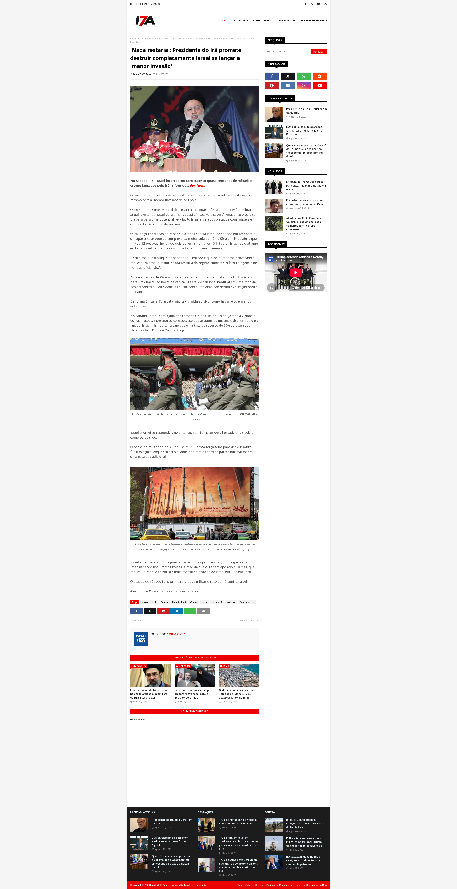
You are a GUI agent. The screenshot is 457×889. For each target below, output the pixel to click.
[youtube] (318, 4)
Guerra (193, 602)
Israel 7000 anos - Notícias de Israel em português (178, 885)
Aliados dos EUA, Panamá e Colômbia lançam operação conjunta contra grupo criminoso (304, 224)
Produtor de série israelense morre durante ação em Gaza (305, 202)
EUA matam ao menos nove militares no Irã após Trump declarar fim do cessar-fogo (304, 842)
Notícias (231, 602)
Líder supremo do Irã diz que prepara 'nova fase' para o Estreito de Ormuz (193, 694)
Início (133, 3)
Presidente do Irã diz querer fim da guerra (306, 111)
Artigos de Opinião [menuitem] (313, 20)
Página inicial (136, 38)
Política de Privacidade (279, 885)
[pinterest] (272, 85)
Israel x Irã (217, 602)
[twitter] (325, 4)
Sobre (143, 3)
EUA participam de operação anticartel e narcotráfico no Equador (304, 130)
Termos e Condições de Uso (311, 885)
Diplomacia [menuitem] (284, 20)
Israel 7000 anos (142, 74)
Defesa (164, 602)
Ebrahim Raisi (179, 602)
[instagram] (311, 4)
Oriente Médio (152, 38)
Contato (155, 3)
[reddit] (320, 76)
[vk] (288, 85)
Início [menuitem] (224, 20)
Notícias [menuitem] (239, 20)
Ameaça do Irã (148, 602)
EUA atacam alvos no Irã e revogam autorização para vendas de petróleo (303, 860)
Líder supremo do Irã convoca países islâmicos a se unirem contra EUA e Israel (149, 694)
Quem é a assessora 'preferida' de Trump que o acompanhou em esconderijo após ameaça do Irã (306, 151)
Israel (204, 602)
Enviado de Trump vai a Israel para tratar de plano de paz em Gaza (306, 185)
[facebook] (305, 4)
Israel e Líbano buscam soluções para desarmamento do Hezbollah (305, 823)
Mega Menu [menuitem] (261, 20)
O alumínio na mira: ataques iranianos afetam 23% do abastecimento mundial (237, 694)
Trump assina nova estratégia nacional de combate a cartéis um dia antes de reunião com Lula (238, 865)
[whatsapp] (304, 76)
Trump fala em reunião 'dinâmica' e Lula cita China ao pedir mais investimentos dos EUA (239, 843)
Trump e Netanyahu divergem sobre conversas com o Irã (238, 821)
